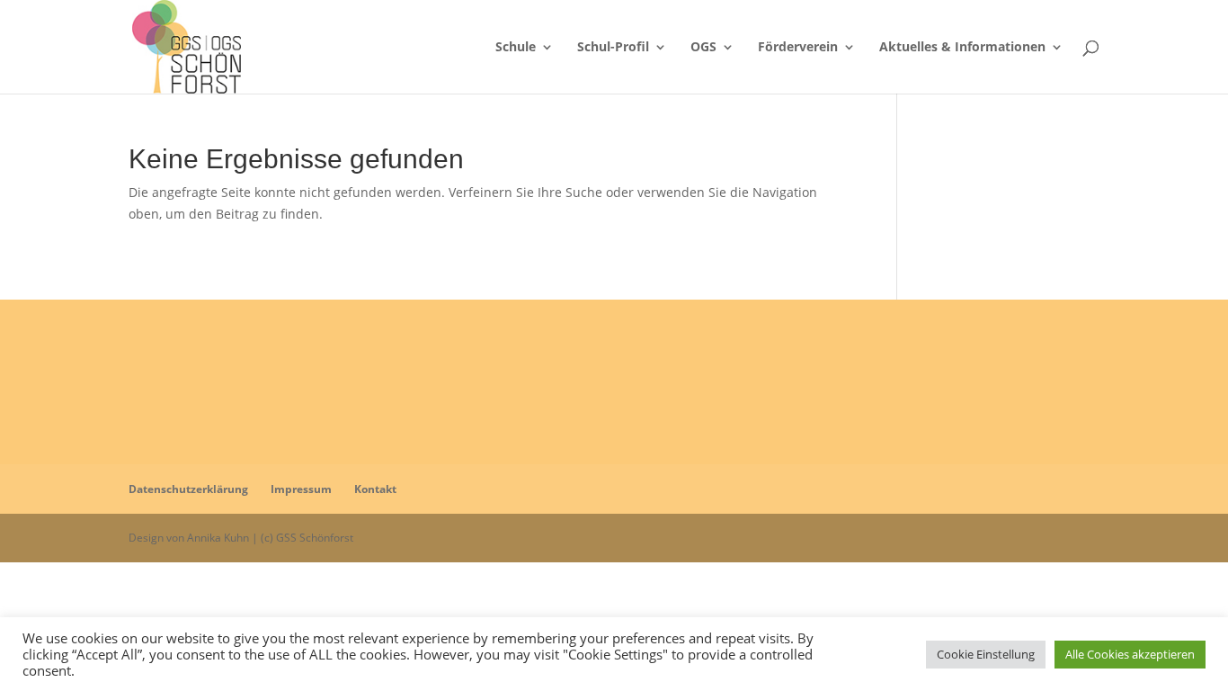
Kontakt (375, 489)
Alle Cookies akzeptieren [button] (1130, 654)
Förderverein (798, 47)
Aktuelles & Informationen (962, 47)
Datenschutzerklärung (188, 489)
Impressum (301, 489)
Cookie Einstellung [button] (986, 654)
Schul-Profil (613, 47)
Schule (515, 47)
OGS (703, 47)
